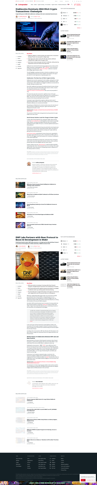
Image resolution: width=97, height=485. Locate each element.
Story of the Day (41, 407)
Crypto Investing (41, 4)
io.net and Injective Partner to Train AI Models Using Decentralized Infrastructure (41, 362)
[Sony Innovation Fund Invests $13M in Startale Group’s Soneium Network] (20, 225)
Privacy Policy (63, 470)
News (32, 4)
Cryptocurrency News (38, 158)
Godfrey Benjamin (23, 16)
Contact (61, 1)
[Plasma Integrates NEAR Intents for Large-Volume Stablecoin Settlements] (20, 400)
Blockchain (18, 464)
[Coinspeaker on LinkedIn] (78, 1)
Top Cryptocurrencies (68, 8)
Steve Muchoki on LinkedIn (37, 388)
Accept (83, 480)
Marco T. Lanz (37, 16)
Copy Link (19, 68)
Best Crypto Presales (42, 462)
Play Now (76, 483)
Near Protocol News (31, 377)
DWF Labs (45, 304)
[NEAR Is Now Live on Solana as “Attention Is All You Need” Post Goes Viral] (20, 440)
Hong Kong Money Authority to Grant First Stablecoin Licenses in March (42, 205)
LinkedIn (19, 66)
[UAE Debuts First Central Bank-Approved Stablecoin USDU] (20, 215)
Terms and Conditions (65, 466)
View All (78, 27)
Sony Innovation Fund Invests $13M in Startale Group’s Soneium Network (41, 225)
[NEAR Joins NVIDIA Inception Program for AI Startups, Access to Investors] (20, 430)
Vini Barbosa (30, 402)
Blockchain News (30, 158)
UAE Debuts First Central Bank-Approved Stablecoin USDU (40, 214)
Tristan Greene (31, 207)
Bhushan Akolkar (31, 412)
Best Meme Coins (42, 466)
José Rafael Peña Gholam (33, 187)
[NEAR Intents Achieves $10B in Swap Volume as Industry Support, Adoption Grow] (20, 420)
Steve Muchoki (22, 246)
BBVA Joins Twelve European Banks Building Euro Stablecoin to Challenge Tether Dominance (41, 185)
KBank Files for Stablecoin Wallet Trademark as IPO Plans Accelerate (43, 194)
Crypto (17, 462)
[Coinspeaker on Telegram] (76, 1)
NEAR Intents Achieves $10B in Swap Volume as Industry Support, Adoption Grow (42, 420)
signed (47, 357)
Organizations (30, 460)
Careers (62, 462)
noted (31, 321)
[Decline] (94, 475)
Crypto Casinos (54, 4)
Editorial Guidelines (64, 464)
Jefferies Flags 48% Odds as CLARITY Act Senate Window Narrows (72, 50)
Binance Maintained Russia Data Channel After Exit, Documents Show (73, 36)
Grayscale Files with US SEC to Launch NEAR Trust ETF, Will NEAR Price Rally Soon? (42, 410)
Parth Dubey (30, 216)
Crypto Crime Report (43, 68)
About (56, 1)
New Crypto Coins (42, 464)
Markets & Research (62, 4)
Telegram (19, 62)
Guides (35, 4)
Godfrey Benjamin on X (36, 173)
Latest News (64, 31)
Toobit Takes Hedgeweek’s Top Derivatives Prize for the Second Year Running (73, 57)
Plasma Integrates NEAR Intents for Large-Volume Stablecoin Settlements (41, 400)
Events (28, 464)
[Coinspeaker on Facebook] (72, 1)
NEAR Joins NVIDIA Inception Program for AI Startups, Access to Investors (41, 430)
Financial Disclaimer (65, 468)
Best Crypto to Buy (42, 458)
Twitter (19, 58)
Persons (28, 462)
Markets (17, 460)
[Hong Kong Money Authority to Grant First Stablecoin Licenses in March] (20, 205)
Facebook (19, 56)
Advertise (67, 1)
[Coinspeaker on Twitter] (74, 1)
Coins (28, 458)
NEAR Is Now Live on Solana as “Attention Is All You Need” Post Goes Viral (43, 440)
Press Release (18, 466)
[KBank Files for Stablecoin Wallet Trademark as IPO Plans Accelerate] (20, 195)
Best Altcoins (41, 460)
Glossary (29, 468)
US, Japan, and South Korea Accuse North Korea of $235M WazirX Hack (42, 110)
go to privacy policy (90, 480)
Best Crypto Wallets (42, 468)
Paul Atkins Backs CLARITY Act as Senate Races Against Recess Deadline (73, 43)
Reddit (19, 64)
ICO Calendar (48, 4)
